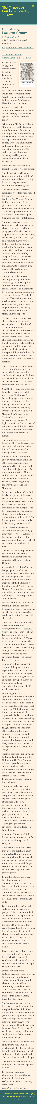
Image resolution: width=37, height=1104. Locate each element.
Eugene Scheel (11, 37)
